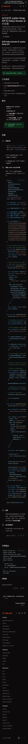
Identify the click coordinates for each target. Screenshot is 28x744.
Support (4, 714)
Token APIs (5, 634)
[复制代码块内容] (21, 146)
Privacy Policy (6, 723)
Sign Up (4, 688)
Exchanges (5, 655)
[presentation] (16, 147)
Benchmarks (5, 685)
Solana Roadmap (6, 728)
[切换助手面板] (23, 6)
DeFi (3, 664)
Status (4, 679)
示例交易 (4, 578)
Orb (3, 671)
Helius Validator (6, 643)
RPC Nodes (5, 640)
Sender (4, 623)
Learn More (21, 3)
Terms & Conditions (7, 725)
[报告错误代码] (19, 146)
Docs (3, 676)
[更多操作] (26, 6)
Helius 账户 (12, 113)
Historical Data (6, 637)
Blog (3, 674)
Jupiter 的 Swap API (13, 86)
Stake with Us (5, 693)
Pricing (4, 682)
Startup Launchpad (7, 699)
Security (4, 720)
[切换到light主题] (22, 738)
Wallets (4, 658)
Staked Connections (7, 620)
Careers (4, 709)
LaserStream (5, 626)
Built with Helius (6, 696)
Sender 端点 (16, 520)
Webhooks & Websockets (8, 631)
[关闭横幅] (26, 2)
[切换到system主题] (19, 738)
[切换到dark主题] (24, 738)
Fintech (4, 661)
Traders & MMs (6, 653)
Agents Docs (5, 690)
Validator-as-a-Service (8, 645)
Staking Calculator (7, 702)
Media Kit (4, 717)
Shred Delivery (6, 629)
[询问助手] (24, 146)
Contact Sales (6, 711)
